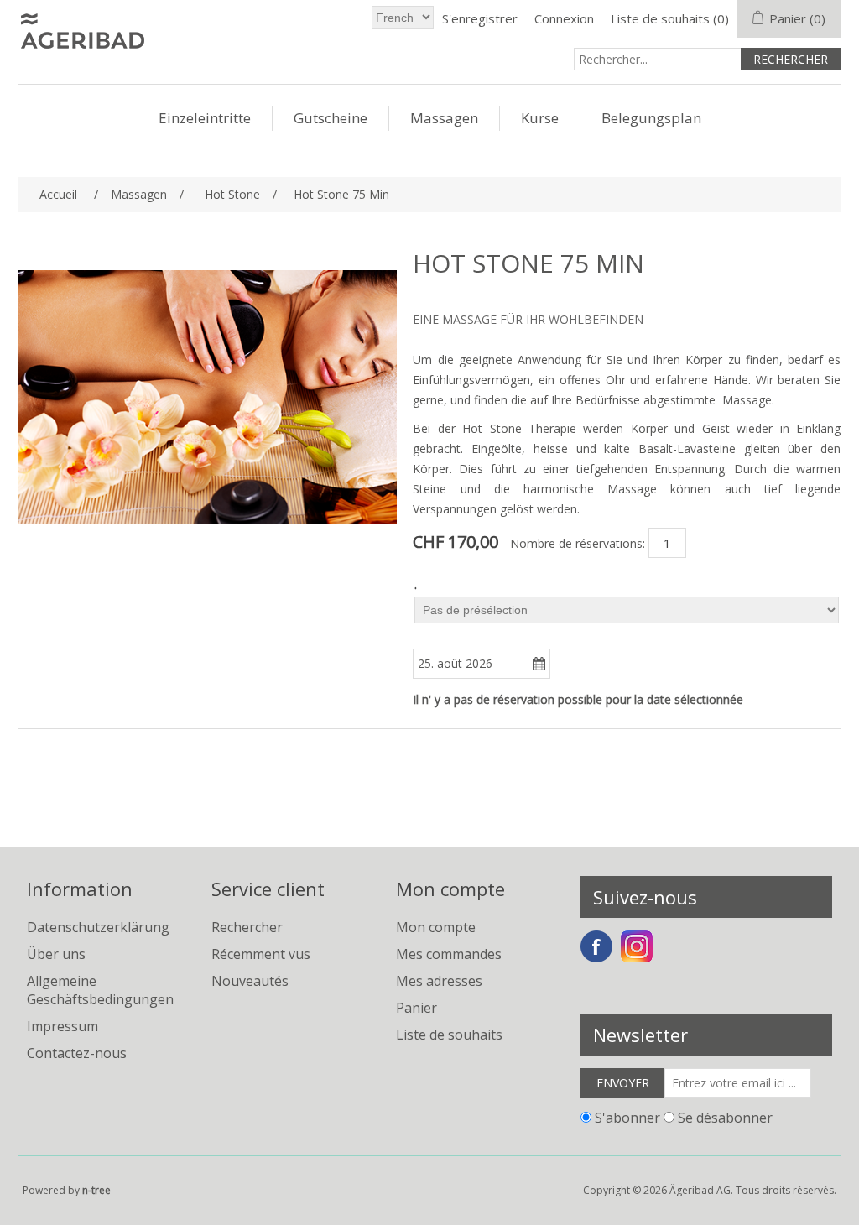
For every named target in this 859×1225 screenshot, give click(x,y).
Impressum (62, 1026)
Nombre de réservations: (577, 543)
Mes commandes (449, 954)
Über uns (56, 954)
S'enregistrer (480, 18)
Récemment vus (260, 954)
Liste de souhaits (449, 1034)
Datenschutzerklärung (98, 927)
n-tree (96, 1190)
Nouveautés (250, 981)
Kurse (540, 118)
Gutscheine (330, 118)
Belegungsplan (651, 118)
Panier (416, 1007)
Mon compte (436, 927)
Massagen (444, 118)
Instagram (637, 946)
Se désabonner (725, 1117)
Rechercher (247, 927)
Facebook (596, 946)
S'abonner (627, 1117)
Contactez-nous (77, 1053)
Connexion (564, 18)
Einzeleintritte (205, 118)
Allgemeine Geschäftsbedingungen (100, 990)
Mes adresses (439, 981)
